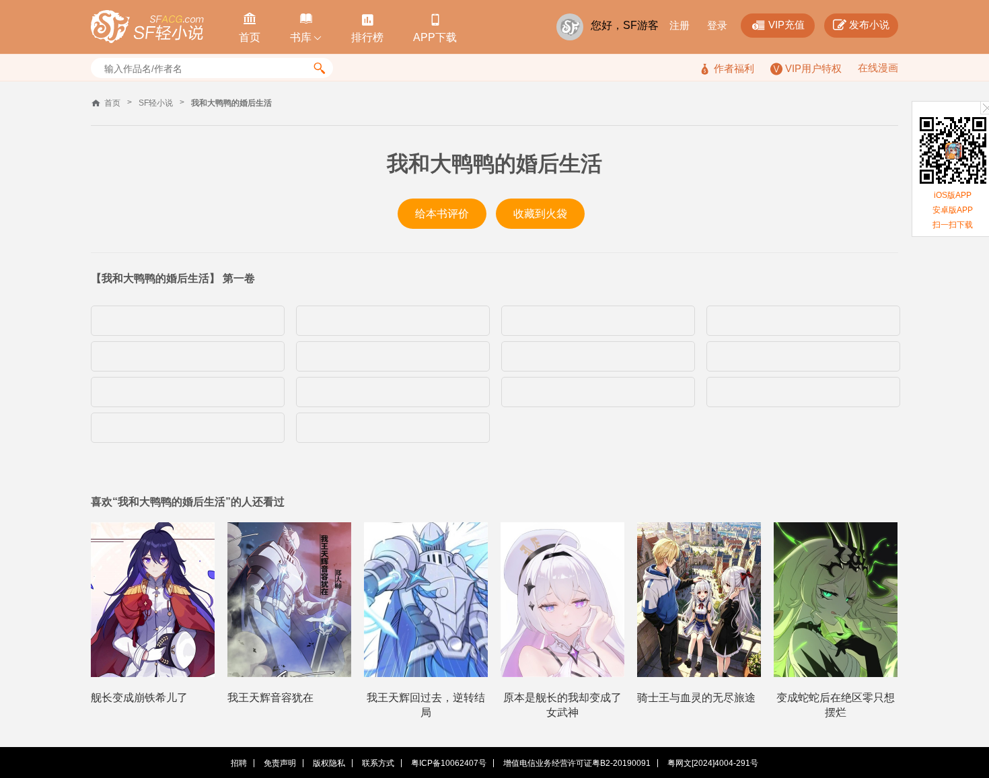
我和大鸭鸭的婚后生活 (231, 103)
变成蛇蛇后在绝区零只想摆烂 (835, 705)
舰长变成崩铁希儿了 (139, 697)
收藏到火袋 (540, 213)
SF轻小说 (156, 103)
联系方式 (378, 763)
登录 (717, 25)
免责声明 (280, 763)
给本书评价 (442, 213)
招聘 (239, 763)
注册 (679, 25)
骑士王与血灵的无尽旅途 (696, 697)
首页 (112, 103)
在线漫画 (878, 67)
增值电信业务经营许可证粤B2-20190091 (577, 763)
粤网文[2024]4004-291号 (712, 763)
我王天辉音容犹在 (270, 697)
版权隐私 (329, 763)
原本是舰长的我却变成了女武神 (562, 705)
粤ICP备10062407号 (448, 763)
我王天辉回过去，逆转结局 (426, 705)
